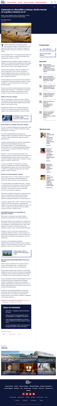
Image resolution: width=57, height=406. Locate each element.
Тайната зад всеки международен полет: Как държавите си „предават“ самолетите (17, 315)
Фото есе (41, 388)
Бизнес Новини (11, 2)
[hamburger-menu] (55, 2)
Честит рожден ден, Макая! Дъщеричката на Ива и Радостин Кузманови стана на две (50, 180)
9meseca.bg (49, 187)
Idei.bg (41, 400)
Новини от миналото (46, 386)
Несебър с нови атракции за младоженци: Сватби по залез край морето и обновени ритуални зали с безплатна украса (47, 373)
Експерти (16, 388)
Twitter (19, 302)
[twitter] (33, 394)
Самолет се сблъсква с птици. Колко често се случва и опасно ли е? (29, 6)
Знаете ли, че (49, 388)
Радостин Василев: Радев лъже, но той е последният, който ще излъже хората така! (50, 153)
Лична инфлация (46, 49)
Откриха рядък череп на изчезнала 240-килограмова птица (21, 252)
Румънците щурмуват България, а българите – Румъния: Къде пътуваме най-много (9, 360)
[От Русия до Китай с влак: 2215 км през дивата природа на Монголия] (28, 369)
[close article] (54, 7)
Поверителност (20, 397)
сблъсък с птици (12, 334)
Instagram (5, 302)
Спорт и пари (27, 388)
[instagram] (27, 394)
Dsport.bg (25, 400)
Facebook (26, 300)
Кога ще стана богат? (45, 54)
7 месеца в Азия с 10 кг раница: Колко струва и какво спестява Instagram (9, 372)
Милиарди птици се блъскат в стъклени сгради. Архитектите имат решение (21, 117)
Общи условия (13, 397)
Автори (28, 390)
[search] (51, 2)
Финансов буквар (41, 2)
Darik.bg (17, 400)
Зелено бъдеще (8, 388)
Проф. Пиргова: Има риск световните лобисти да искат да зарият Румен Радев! (50, 138)
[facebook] (23, 394)
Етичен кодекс (40, 397)
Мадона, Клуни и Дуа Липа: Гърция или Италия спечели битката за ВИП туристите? (28, 360)
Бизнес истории (29, 2)
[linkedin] (30, 394)
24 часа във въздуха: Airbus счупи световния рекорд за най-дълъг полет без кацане (18, 325)
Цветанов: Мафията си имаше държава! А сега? (49, 167)
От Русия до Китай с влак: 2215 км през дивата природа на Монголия (28, 373)
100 (21, 388)
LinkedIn (12, 302)
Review (20, 2)
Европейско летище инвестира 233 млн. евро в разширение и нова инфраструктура (46, 360)
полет (19, 334)
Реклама (28, 397)
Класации (35, 388)
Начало (3, 6)
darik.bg (48, 145)
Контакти (33, 397)
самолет (4, 334)
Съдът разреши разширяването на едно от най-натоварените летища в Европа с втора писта (18, 321)
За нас (46, 397)
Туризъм (14, 6)
